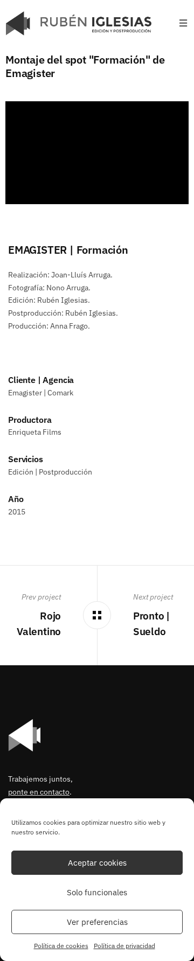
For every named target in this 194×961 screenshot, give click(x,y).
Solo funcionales (97, 892)
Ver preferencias (97, 922)
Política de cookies (61, 946)
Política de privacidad (124, 946)
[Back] (97, 615)
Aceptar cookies (97, 863)
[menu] (183, 23)
